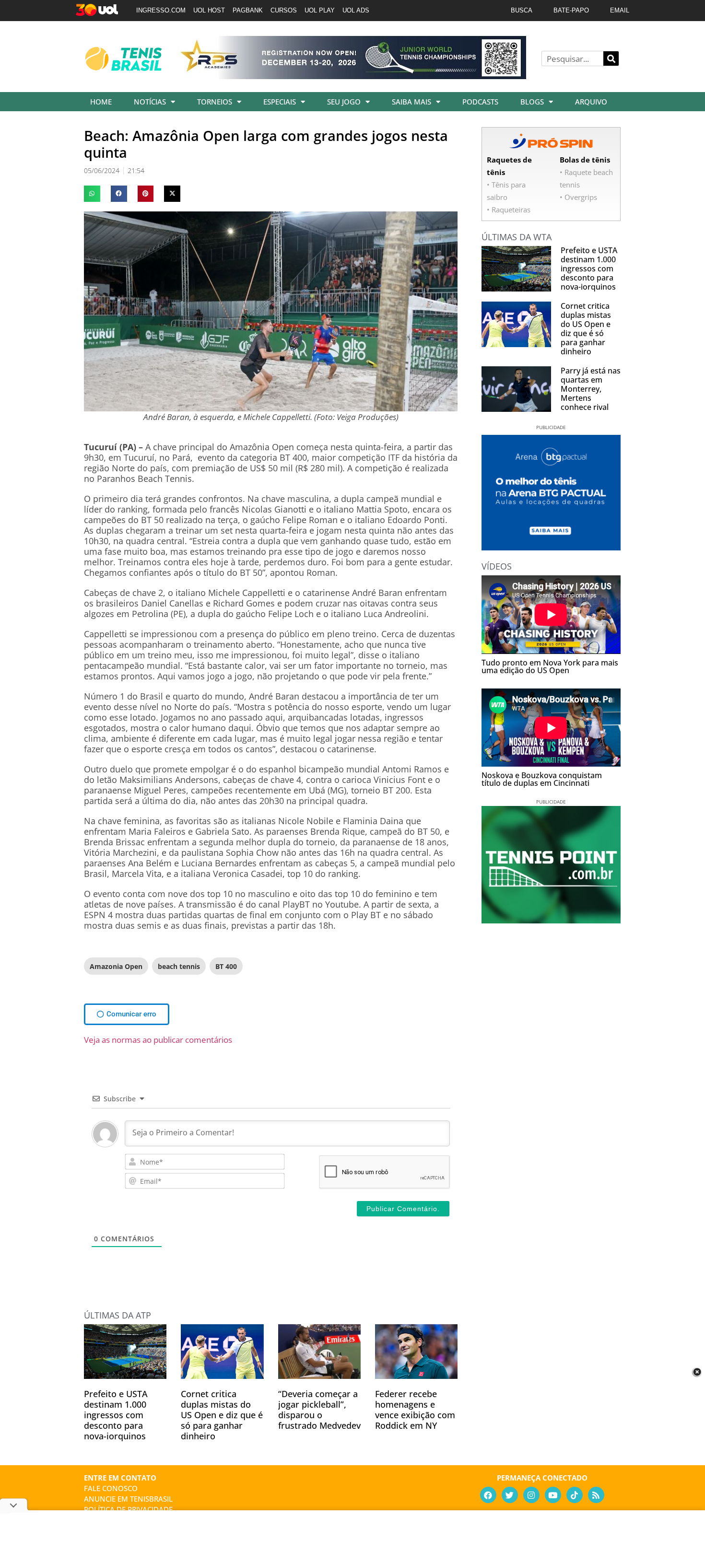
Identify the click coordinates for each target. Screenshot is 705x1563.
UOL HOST (209, 10)
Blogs (532, 101)
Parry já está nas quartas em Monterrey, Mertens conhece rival (591, 389)
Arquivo (591, 101)
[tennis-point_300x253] (551, 920)
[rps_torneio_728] (351, 76)
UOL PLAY (320, 10)
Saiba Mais (411, 101)
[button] (92, 194)
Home (101, 101)
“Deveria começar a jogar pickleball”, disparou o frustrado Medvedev (319, 1409)
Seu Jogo (344, 101)
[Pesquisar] (611, 58)
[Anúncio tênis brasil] (551, 547)
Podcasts (480, 101)
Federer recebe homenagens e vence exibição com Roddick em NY (415, 1409)
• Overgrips (578, 197)
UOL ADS (355, 10)
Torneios (214, 101)
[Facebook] (488, 1495)
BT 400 (226, 966)
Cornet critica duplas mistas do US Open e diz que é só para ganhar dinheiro (222, 1415)
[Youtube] (553, 1495)
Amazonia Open (116, 966)
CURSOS (283, 10)
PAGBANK (248, 10)
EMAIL (619, 10)
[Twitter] (510, 1495)
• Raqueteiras (508, 209)
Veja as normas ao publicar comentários (158, 1039)
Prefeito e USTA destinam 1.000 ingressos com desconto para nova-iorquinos (116, 1415)
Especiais (279, 101)
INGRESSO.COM (161, 10)
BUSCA (521, 10)
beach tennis (179, 966)
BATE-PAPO (571, 10)
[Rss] (596, 1495)
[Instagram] (531, 1495)
